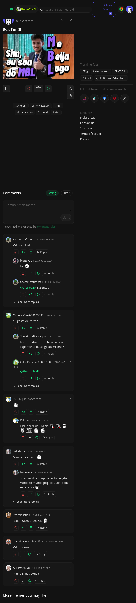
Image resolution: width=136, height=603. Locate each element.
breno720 (26, 260)
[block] (70, 95)
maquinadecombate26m (28, 541)
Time (67, 193)
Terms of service (91, 134)
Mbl (58, 105)
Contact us (87, 123)
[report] (70, 88)
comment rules (46, 226)
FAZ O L (121, 71)
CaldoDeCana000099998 (28, 315)
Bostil (87, 78)
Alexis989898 (21, 568)
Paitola (17, 399)
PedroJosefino (21, 515)
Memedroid (102, 71)
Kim (57, 112)
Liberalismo (25, 112)
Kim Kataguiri (41, 105)
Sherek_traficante (23, 239)
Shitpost (21, 105)
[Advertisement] (106, 35)
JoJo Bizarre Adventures (112, 78)
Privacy (85, 139)
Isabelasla (19, 451)
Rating (52, 193)
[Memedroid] (11, 9)
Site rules (86, 128)
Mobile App (87, 118)
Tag (86, 71)
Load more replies (28, 302)
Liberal (43, 112)
